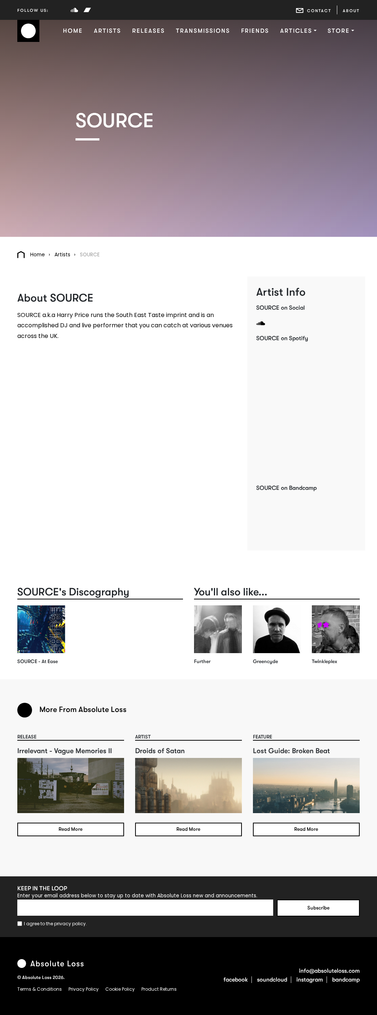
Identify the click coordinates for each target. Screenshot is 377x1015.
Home (73, 31)
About (351, 10)
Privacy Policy (84, 989)
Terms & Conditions (40, 989)
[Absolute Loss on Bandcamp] (87, 10)
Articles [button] (296, 31)
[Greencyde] (277, 629)
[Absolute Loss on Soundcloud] (74, 10)
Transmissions (203, 31)
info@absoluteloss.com (329, 971)
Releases (148, 31)
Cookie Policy (120, 989)
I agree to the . (55, 923)
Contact (319, 10)
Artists (107, 31)
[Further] (218, 629)
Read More (70, 829)
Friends (255, 31)
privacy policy (70, 923)
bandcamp (346, 979)
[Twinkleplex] (336, 629)
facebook (235, 979)
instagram (309, 979)
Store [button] (339, 31)
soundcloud (272, 979)
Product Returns (159, 989)
